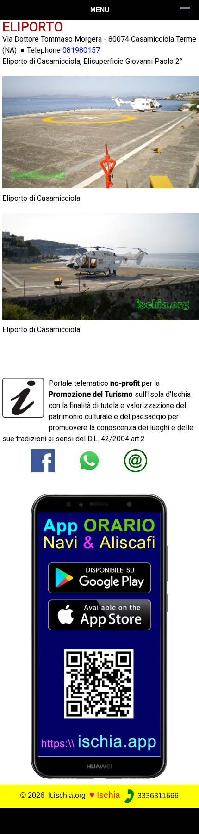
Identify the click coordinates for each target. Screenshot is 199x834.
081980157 (81, 50)
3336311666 (157, 796)
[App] (99, 635)
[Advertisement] (99, 819)
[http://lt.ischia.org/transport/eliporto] (135, 460)
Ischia (108, 795)
